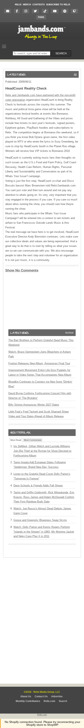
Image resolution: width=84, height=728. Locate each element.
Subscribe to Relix (58, 4)
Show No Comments (21, 270)
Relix (18, 4)
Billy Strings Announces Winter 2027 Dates (33, 404)
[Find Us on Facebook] (18, 11)
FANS (41, 17)
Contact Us (41, 696)
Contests (38, 4)
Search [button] (60, 53)
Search (63, 701)
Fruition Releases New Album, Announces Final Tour (39, 363)
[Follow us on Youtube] (56, 11)
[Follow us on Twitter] (36, 11)
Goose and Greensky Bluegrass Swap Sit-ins (40, 520)
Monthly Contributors (28, 701)
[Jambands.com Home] (42, 40)
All (75, 74)
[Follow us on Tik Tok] (46, 11)
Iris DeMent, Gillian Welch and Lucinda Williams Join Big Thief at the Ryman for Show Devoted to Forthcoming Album (42, 451)
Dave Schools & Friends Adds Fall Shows (38, 485)
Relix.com (49, 701)
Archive (69, 333)
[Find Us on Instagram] (26, 11)
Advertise (57, 696)
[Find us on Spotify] (65, 11)
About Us (25, 696)
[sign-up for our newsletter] (8, 11)
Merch (27, 4)
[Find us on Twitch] (75, 11)
